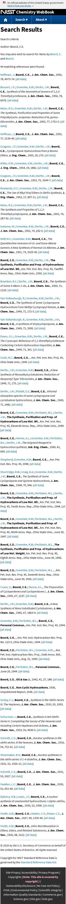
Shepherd (6, 459)
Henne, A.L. (23, 438)
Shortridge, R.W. (10, 472)
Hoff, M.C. (6, 239)
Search (20, 19)
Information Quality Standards (22, 894)
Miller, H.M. (7, 163)
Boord (9, 58)
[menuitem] (5, 19)
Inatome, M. (7, 226)
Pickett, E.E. (23, 391)
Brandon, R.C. (8, 281)
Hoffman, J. (7, 74)
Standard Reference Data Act (38, 862)
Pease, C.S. (53, 813)
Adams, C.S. (38, 813)
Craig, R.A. (27, 472)
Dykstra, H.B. (8, 796)
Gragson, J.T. (8, 146)
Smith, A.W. (7, 813)
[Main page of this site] (5, 19)
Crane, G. (6, 587)
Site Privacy (13, 872)
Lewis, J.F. (23, 796)
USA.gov (35, 899)
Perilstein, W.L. (44, 412)
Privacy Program (49, 872)
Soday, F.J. (6, 700)
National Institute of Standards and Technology (8, 12)
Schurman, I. (8, 717)
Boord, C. (55, 54)
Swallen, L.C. (8, 784)
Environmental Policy (24, 890)
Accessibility (29, 872)
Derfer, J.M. (42, 87)
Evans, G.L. (7, 336)
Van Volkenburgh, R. (12, 298)
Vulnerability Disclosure (20, 886)
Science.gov (20, 899)
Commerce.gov (52, 894)
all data (20, 79)
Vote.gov (47, 899)
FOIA (6, 890)
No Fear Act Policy (48, 886)
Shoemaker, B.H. (10, 755)
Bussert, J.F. (7, 87)
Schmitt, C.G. (8, 738)
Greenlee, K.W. (25, 87)
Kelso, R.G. (6, 108)
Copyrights (14, 877)
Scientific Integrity (50, 890)
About (40, 19)
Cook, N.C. (6, 357)
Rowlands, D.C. (9, 188)
